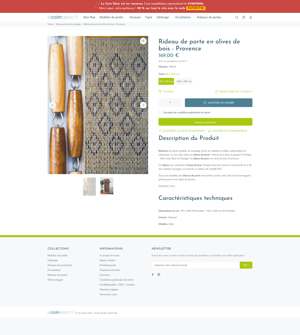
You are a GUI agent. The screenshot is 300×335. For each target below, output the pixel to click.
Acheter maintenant (205, 122)
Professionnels (108, 265)
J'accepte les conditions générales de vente (186, 112)
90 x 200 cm (166, 81)
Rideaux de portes (57, 274)
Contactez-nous (108, 294)
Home (50, 24)
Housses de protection (60, 265)
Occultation (54, 270)
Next (143, 105)
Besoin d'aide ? (108, 260)
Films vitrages (55, 279)
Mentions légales (109, 289)
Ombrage (53, 260)
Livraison (168, 91)
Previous (52, 105)
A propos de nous (109, 255)
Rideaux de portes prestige (68, 24)
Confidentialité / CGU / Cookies (117, 284)
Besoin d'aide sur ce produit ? (236, 91)
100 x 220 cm (184, 81)
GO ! (246, 265)
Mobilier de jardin (58, 255)
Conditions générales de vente (116, 279)
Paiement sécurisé (110, 270)
